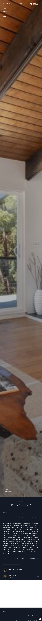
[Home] (34, 4)
